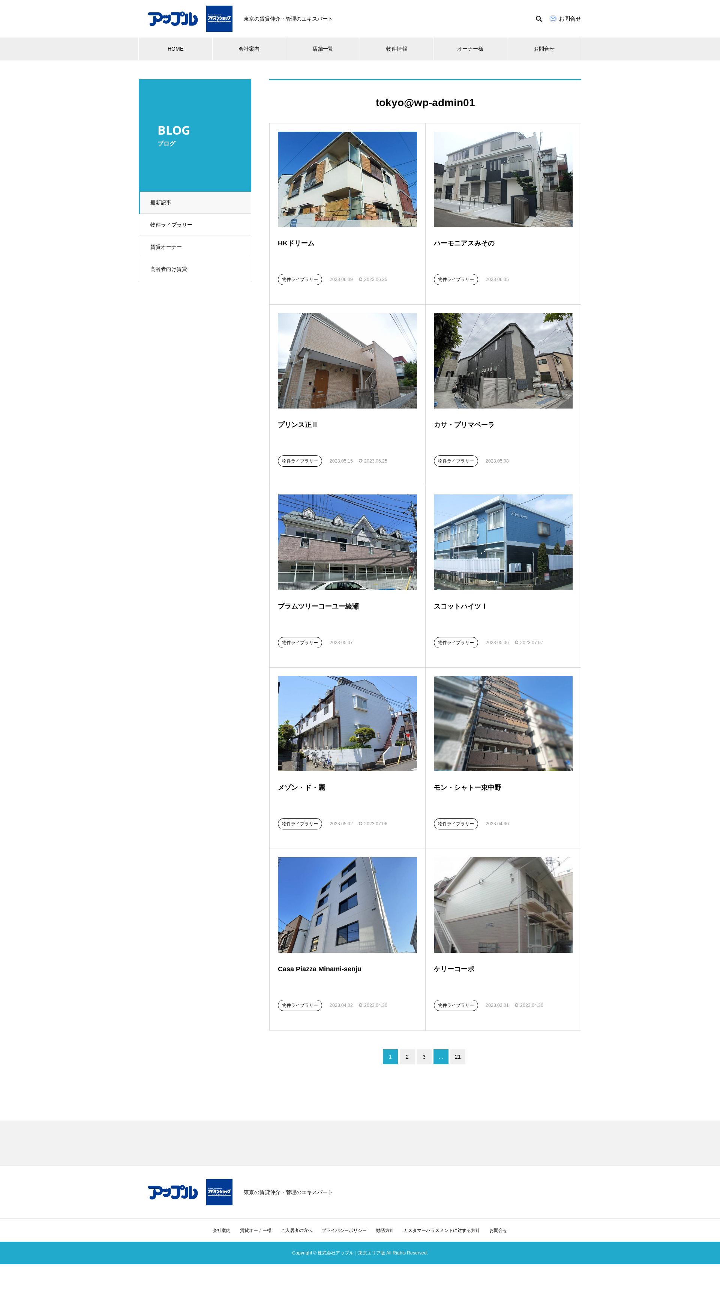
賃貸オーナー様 (256, 1230)
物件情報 (396, 49)
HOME (175, 49)
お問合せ (544, 49)
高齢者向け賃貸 (168, 269)
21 (458, 1057)
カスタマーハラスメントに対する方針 (442, 1230)
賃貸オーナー (166, 247)
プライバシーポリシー (344, 1230)
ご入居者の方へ (296, 1230)
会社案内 (249, 49)
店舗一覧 (322, 49)
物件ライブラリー (171, 225)
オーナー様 (470, 49)
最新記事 (160, 203)
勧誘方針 (385, 1230)
